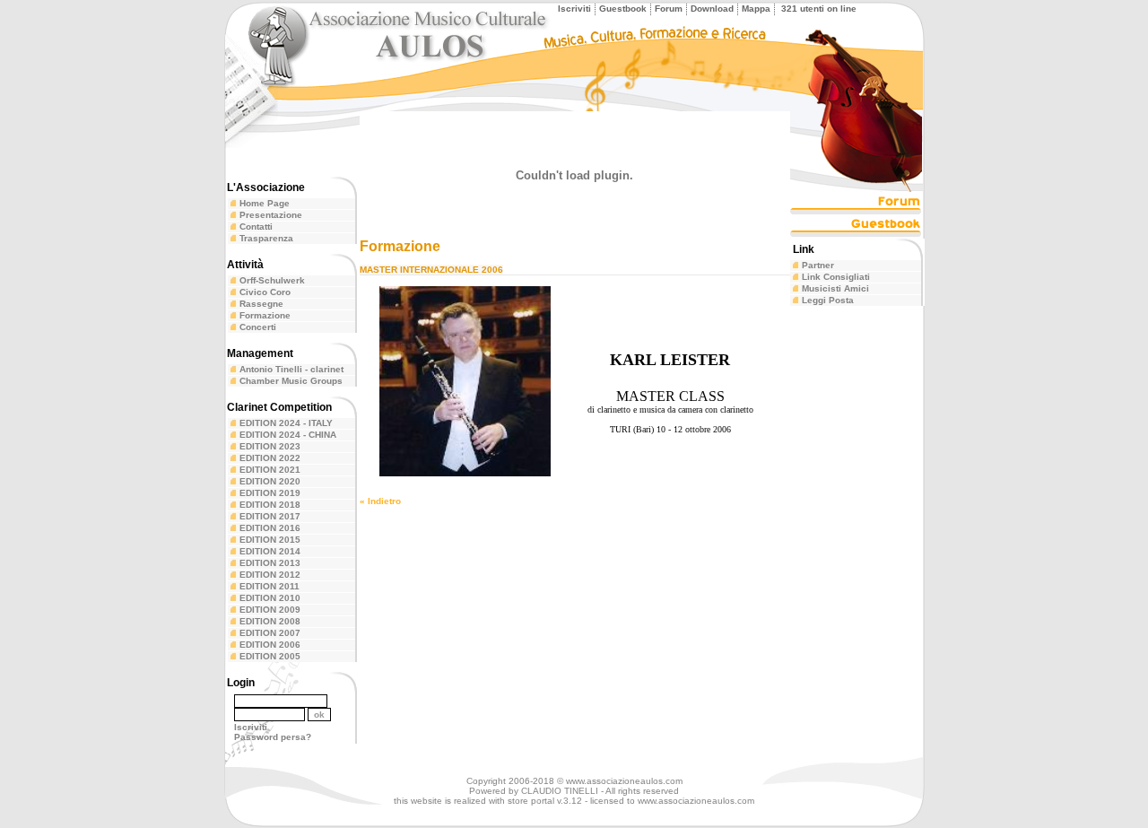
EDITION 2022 (269, 458)
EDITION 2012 (269, 575)
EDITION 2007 (269, 633)
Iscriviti (574, 8)
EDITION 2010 (269, 598)
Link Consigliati (836, 277)
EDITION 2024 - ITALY (286, 423)
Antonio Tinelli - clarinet (291, 369)
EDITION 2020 (269, 481)
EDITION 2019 (269, 493)
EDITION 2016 (269, 528)
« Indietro (380, 501)
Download (712, 8)
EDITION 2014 (269, 551)
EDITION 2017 (269, 516)
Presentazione (270, 215)
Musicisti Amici (835, 288)
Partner (818, 265)
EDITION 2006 (269, 644)
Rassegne (261, 304)
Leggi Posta (828, 300)
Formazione (265, 315)
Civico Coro (265, 292)
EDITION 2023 (269, 446)
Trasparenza (266, 238)
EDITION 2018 (269, 505)
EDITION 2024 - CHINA (287, 435)
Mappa (756, 8)
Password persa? (272, 737)
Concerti (257, 327)
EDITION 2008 (269, 621)
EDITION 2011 (269, 586)
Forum (669, 8)
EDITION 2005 (269, 656)
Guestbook (623, 8)
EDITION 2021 (269, 470)
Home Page (264, 203)
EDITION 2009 (269, 609)
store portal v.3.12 (545, 801)
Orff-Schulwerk (272, 280)
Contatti (256, 226)
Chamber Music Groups (291, 381)
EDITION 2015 (269, 540)
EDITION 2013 (269, 563)
